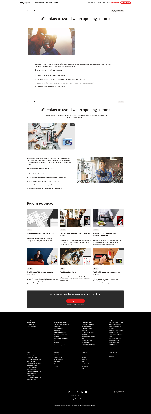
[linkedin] (82, 392)
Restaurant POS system (88, 320)
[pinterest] (77, 392)
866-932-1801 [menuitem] (115, 2)
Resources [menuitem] (91, 2)
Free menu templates (87, 322)
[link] (115, 2)
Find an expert (57, 361)
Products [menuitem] (48, 2)
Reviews (84, 357)
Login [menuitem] (108, 2)
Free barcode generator (60, 332)
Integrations (57, 355)
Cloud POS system (31, 324)
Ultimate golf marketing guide (116, 322)
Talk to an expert (125, 2)
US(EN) (72, 399)
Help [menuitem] (103, 2)
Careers (83, 361)
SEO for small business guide (34, 371)
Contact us (84, 359)
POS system (30, 320)
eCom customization (59, 359)
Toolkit (56, 366)
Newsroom (84, 355)
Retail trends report (32, 357)
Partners (56, 353)
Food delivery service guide (88, 344)
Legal (83, 368)
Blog (28, 353)
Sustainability (85, 366)
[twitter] (69, 392)
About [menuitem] (99, 2)
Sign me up (76, 301)
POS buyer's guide (31, 355)
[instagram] (73, 392)
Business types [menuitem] (39, 2)
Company (84, 353)
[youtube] (86, 392)
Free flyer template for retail (61, 345)
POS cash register (31, 326)
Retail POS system (59, 320)
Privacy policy (78, 399)
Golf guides (112, 320)
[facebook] (65, 392)
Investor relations (86, 364)
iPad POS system (31, 322)
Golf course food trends (115, 324)
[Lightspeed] (25, 2)
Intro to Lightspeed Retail (60, 322)
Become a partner (58, 364)
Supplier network (58, 357)
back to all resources (35, 11)
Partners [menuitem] (56, 2)
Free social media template (61, 338)
